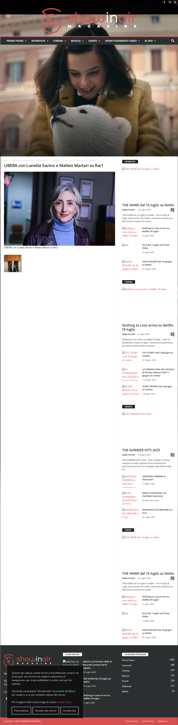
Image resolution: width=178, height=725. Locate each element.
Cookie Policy (64, 702)
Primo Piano (15, 40)
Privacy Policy (131, 721)
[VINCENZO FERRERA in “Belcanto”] (131, 481)
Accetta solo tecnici (45, 710)
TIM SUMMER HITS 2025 (141, 450)
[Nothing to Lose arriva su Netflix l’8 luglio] (131, 233)
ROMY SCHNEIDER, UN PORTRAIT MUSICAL (154, 494)
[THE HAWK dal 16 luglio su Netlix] (148, 184)
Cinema (58, 40)
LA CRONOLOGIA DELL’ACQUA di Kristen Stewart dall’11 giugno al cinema (158, 372)
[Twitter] (175, 2)
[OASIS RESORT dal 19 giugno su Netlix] (131, 266)
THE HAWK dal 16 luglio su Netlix (148, 205)
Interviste (38, 40)
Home (6, 160)
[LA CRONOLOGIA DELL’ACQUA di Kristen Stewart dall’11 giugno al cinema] (131, 374)
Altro (149, 40)
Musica (76, 40)
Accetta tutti (69, 710)
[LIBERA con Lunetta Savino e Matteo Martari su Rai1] (59, 209)
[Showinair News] (89, 20)
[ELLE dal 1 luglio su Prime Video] (131, 249)
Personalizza (21, 710)
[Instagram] (170, 2)
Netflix (125, 691)
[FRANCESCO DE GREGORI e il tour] (131, 514)
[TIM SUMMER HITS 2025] (148, 429)
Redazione (162, 721)
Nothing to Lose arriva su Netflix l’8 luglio (155, 230)
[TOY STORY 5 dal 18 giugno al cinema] (131, 357)
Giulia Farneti (128, 209)
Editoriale (126, 686)
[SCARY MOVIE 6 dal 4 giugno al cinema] (131, 391)
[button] (172, 41)
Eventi (93, 40)
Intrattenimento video (121, 40)
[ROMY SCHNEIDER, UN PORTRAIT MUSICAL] (131, 497)
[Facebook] (164, 2)
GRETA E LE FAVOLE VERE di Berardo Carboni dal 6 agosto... (97, 664)
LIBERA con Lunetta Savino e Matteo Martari (30, 160)
